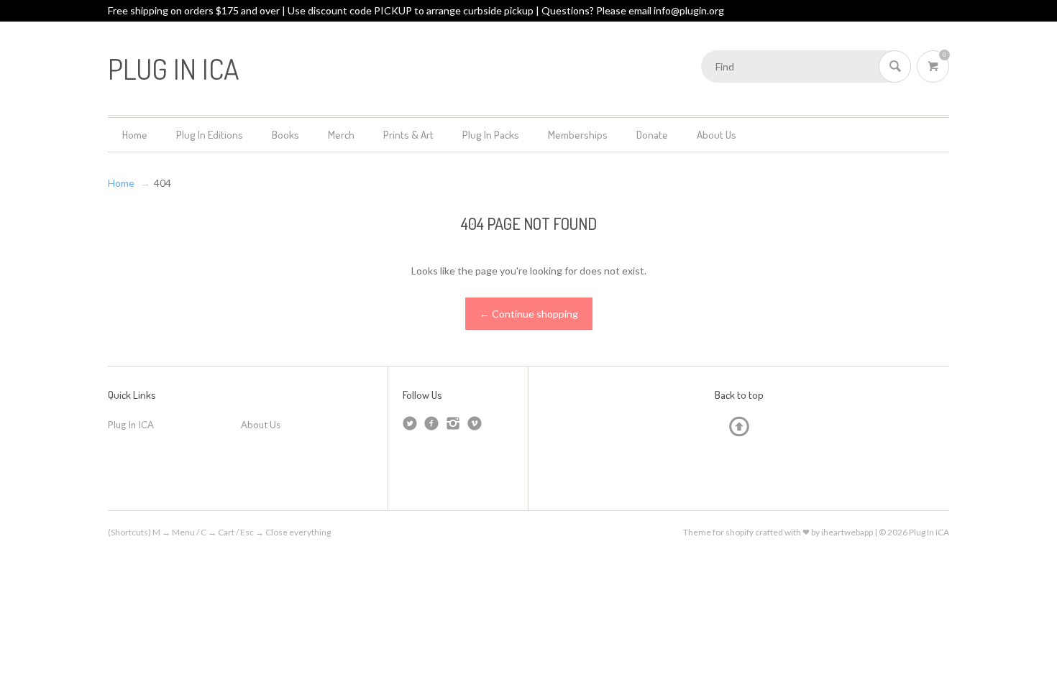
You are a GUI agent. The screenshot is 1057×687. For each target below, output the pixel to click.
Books (285, 135)
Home (134, 135)
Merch (341, 135)
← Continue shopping (529, 314)
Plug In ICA (131, 424)
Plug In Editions (209, 135)
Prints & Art (408, 135)
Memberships (578, 135)
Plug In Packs (490, 135)
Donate (652, 135)
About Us (716, 135)
